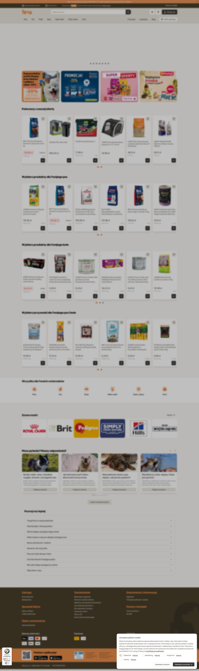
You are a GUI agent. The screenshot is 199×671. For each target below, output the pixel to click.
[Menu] (3, 649)
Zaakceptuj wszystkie (182, 664)
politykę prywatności (155, 651)
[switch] (7, 663)
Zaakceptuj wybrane (162, 664)
